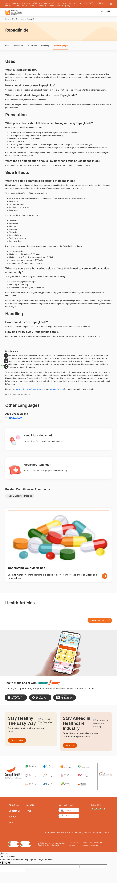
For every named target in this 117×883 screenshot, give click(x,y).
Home (7, 19)
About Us (13, 805)
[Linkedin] (101, 809)
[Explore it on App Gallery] (64, 697)
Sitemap (72, 846)
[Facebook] (92, 809)
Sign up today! (17, 740)
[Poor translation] (7, 862)
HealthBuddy (56, 441)
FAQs (28, 810)
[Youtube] (105, 809)
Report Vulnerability (90, 846)
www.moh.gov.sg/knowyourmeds (30, 389)
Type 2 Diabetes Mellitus (20, 496)
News (11, 822)
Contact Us (14, 810)
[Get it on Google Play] (40, 697)
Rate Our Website (95, 843)
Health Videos (70, 816)
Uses (7, 45)
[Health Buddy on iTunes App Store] (16, 697)
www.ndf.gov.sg (56, 389)
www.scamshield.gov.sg (60, 5)
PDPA (85, 843)
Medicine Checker (18, 19)
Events (12, 816)
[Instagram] (97, 809)
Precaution (18, 45)
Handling (45, 45)
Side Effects (32, 45)
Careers (30, 805)
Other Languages (60, 45)
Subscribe (70, 745)
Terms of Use (73, 843)
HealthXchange (71, 810)
